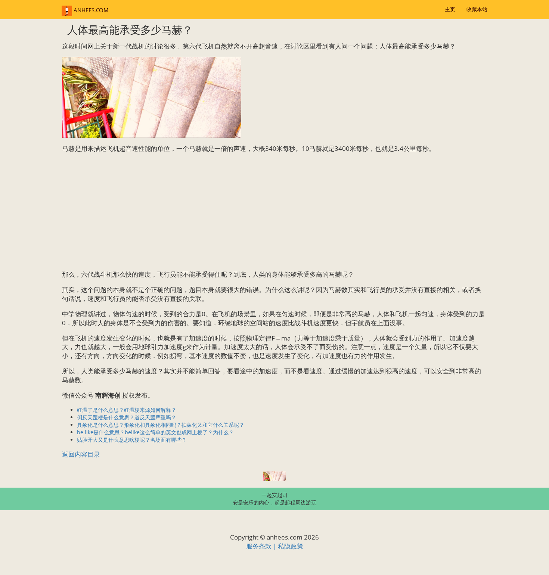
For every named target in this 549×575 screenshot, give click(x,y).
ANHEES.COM (90, 10)
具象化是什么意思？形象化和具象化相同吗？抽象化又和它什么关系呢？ (160, 424)
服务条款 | (262, 546)
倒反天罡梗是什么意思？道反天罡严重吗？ (126, 417)
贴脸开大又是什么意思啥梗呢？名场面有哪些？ (132, 439)
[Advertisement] (274, 211)
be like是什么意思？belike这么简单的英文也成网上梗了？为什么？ (155, 432)
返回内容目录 (81, 454)
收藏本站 (476, 9)
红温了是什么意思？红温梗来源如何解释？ (126, 409)
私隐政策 (290, 546)
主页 (450, 9)
